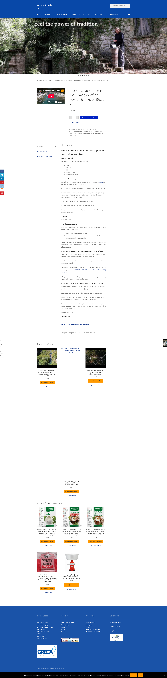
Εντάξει (134, 675)
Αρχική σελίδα (43, 80)
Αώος (101, 182)
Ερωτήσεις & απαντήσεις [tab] (44, 156)
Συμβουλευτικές (90, 622)
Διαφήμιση (89, 625)
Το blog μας (73, 14)
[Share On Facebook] (2, 171)
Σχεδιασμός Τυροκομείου (93, 631)
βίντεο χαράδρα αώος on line (86, 133)
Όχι (141, 675)
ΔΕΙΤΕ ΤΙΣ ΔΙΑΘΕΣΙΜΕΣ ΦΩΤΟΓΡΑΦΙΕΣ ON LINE (75, 324)
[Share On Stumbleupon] (2, 189)
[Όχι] (165, 675)
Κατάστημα (86, 14)
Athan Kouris (44, 5)
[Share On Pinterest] (2, 182)
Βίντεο (88, 627)
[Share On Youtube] (2, 193)
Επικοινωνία (99, 14)
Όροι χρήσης (65, 625)
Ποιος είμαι (47, 14)
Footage (50, 80)
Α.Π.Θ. (63, 629)
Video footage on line (59, 80)
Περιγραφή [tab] (40, 146)
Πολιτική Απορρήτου (67, 622)
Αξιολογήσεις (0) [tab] (42, 151)
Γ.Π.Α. (63, 627)
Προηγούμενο (2, 45)
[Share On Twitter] (2, 175)
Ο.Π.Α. (63, 631)
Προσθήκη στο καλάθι (89, 118)
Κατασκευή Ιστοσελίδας (93, 629)
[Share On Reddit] (2, 186)
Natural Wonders (80, 129)
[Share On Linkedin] (2, 179)
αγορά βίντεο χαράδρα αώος (82, 131)
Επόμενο (165, 45)
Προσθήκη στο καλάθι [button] (47, 382)
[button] (62, 91)
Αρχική (39, 14)
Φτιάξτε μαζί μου (62, 14)
